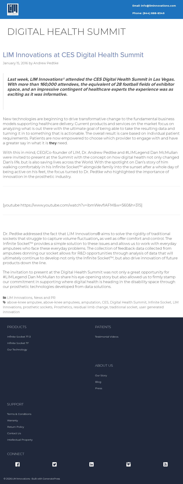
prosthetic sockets (37, 307)
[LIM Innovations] (12, 9)
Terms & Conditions (19, 414)
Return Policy (15, 426)
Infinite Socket (159, 302)
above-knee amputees (61, 302)
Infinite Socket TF (18, 343)
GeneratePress (51, 478)
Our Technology (17, 349)
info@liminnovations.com (158, 5)
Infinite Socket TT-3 (19, 336)
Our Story (101, 375)
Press (98, 388)
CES (105, 302)
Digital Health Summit (128, 302)
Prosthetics (63, 307)
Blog (98, 381)
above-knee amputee (24, 302)
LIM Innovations (19, 298)
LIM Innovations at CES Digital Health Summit (73, 55)
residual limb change (91, 307)
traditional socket (123, 307)
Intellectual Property (20, 439)
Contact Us (14, 433)
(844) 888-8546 (154, 13)
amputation (90, 302)
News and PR (44, 298)
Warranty (12, 420)
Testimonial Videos (106, 336)
